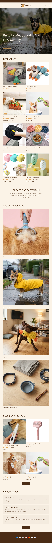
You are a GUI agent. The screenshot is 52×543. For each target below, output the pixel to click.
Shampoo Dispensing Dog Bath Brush (33, 116)
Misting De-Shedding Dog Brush (9, 476)
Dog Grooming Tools (8, 257)
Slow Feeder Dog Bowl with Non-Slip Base (34, 147)
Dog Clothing (6, 307)
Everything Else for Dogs (9, 407)
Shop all (7, 47)
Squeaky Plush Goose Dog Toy (31, 86)
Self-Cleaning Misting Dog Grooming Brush (34, 443)
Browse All (26, 527)
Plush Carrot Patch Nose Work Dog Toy (10, 116)
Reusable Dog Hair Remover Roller (32, 177)
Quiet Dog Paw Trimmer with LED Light (10, 445)
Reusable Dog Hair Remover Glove (9, 147)
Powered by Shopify (15, 540)
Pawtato (10, 540)
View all (26, 483)
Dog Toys (5, 357)
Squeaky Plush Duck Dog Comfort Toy (10, 86)
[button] (2, 5)
